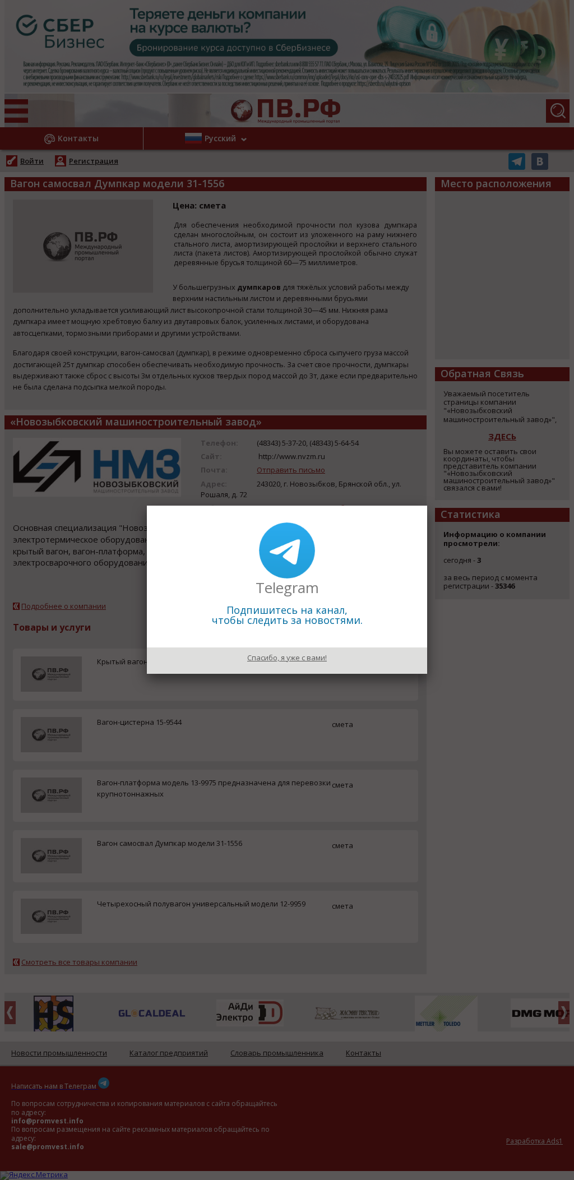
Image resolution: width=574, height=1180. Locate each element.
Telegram (287, 587)
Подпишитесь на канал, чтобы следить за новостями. (287, 615)
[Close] (427, 506)
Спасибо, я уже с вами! (287, 658)
